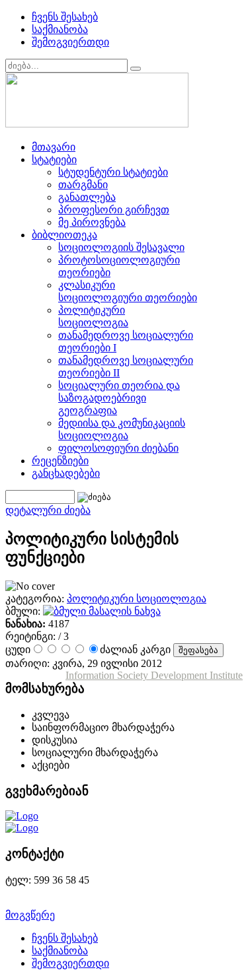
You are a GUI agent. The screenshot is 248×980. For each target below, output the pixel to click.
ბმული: (24, 611)
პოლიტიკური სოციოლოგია (136, 598)
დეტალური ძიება (48, 510)
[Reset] (135, 69)
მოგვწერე (30, 915)
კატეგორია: (36, 598)
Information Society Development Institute (154, 675)
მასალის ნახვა (123, 611)
